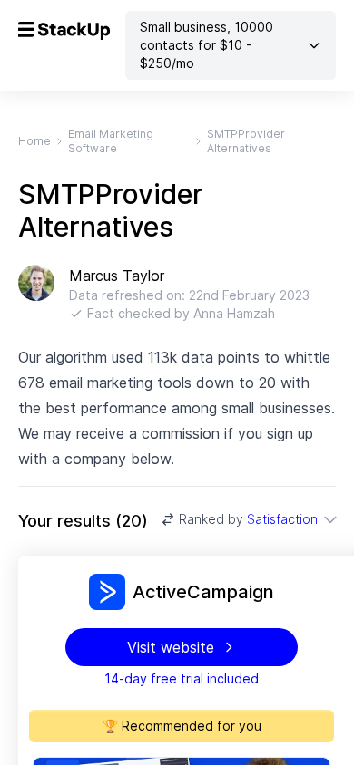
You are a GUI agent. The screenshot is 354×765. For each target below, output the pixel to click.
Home (34, 141)
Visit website (170, 647)
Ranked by (248, 519)
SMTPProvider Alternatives (246, 141)
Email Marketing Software (110, 141)
